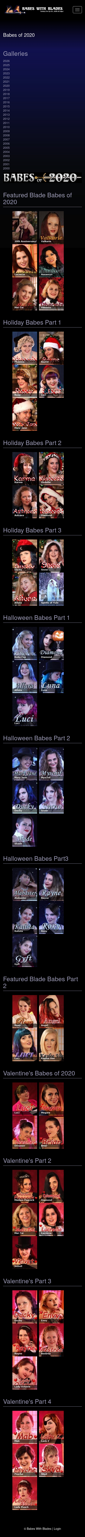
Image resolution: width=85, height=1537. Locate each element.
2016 (6, 102)
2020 (6, 85)
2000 (6, 168)
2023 (6, 73)
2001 (6, 164)
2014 (6, 110)
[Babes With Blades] (35, 10)
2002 (6, 160)
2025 (6, 65)
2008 (6, 135)
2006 (6, 143)
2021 (6, 81)
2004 (6, 152)
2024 (6, 69)
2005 (6, 147)
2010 (6, 127)
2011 (6, 123)
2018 (6, 94)
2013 (6, 114)
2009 (6, 131)
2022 (6, 77)
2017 (6, 98)
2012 (6, 119)
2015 (6, 106)
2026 (6, 61)
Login (57, 1528)
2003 (6, 156)
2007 (6, 139)
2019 (6, 90)
